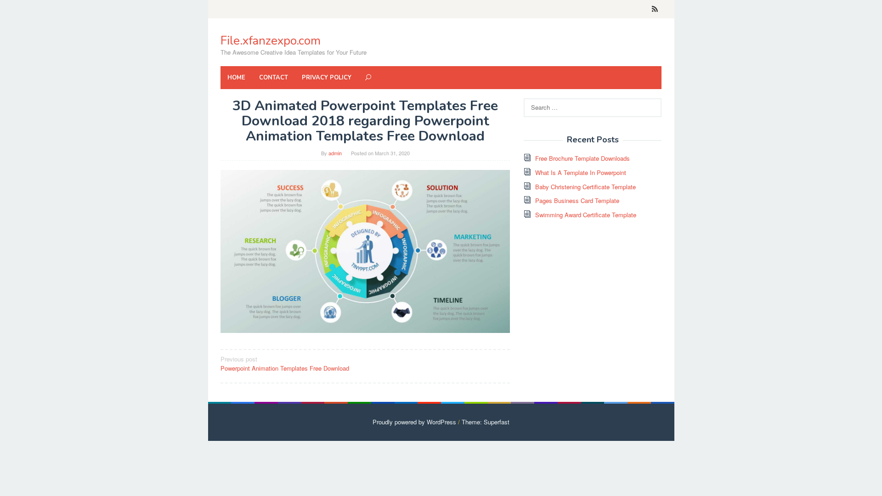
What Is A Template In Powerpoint (580, 172)
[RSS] (655, 9)
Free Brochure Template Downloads (582, 158)
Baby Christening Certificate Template (585, 186)
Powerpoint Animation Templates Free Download (284, 364)
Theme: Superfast (485, 421)
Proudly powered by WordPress (414, 421)
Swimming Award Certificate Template (585, 214)
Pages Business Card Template (577, 200)
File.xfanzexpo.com (270, 41)
